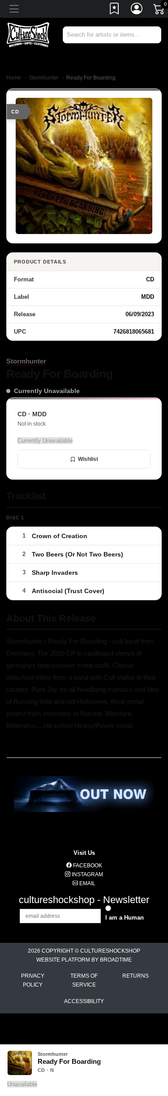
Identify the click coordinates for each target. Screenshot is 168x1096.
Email (86, 883)
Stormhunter (44, 78)
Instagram (86, 874)
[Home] (28, 34)
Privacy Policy (32, 980)
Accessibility (84, 1001)
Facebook (87, 865)
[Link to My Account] (137, 10)
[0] (159, 10)
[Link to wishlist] (114, 10)
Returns (135, 976)
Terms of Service (84, 980)
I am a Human (124, 917)
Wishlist (88, 459)
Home (13, 78)
